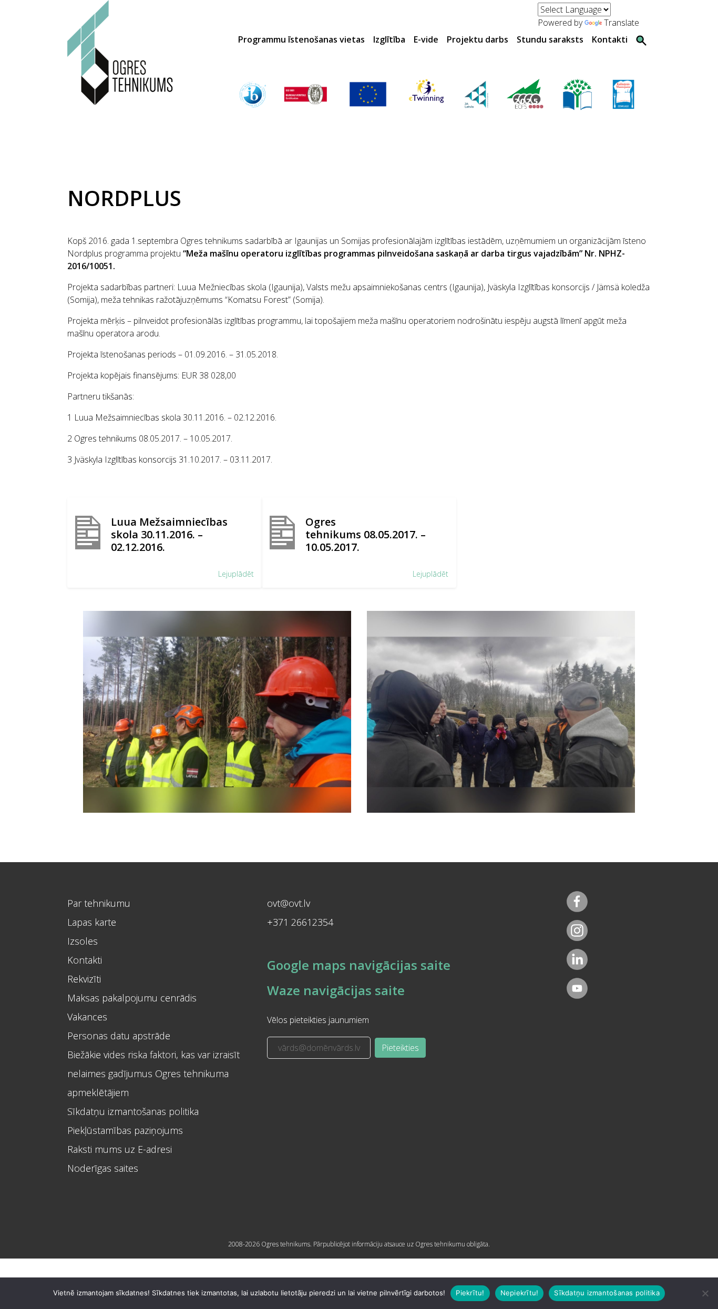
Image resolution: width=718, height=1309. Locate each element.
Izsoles (82, 941)
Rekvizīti (84, 979)
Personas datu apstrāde (118, 1035)
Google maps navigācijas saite (358, 965)
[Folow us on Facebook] (577, 901)
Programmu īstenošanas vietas (301, 39)
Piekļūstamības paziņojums (125, 1130)
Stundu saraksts (550, 39)
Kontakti (610, 39)
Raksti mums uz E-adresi (119, 1149)
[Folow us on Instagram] (577, 930)
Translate (621, 22)
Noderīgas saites (102, 1168)
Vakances (87, 1016)
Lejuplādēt (236, 574)
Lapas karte (91, 922)
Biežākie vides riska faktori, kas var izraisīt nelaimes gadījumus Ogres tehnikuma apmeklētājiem (153, 1073)
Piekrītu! (470, 1292)
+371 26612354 (300, 922)
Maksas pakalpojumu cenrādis (132, 997)
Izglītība (389, 39)
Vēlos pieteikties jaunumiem (318, 1020)
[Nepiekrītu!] (705, 1293)
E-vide (426, 39)
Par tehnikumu (98, 903)
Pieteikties (400, 1048)
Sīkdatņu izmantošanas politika (133, 1111)
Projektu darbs (477, 39)
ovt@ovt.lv (288, 903)
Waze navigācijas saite (336, 990)
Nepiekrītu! (519, 1292)
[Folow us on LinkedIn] (577, 959)
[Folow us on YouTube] (577, 988)
